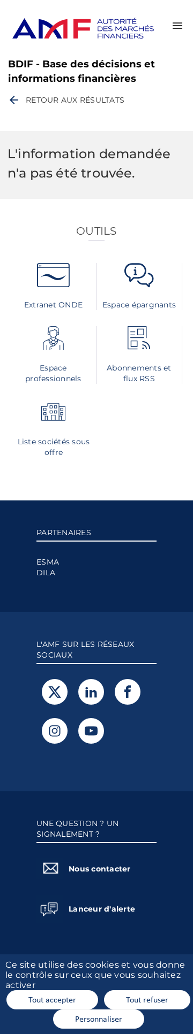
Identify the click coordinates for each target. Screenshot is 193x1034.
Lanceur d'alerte (102, 909)
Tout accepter (52, 999)
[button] (177, 25)
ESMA (47, 562)
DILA (45, 572)
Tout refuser (147, 999)
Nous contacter (100, 869)
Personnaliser (98, 1018)
